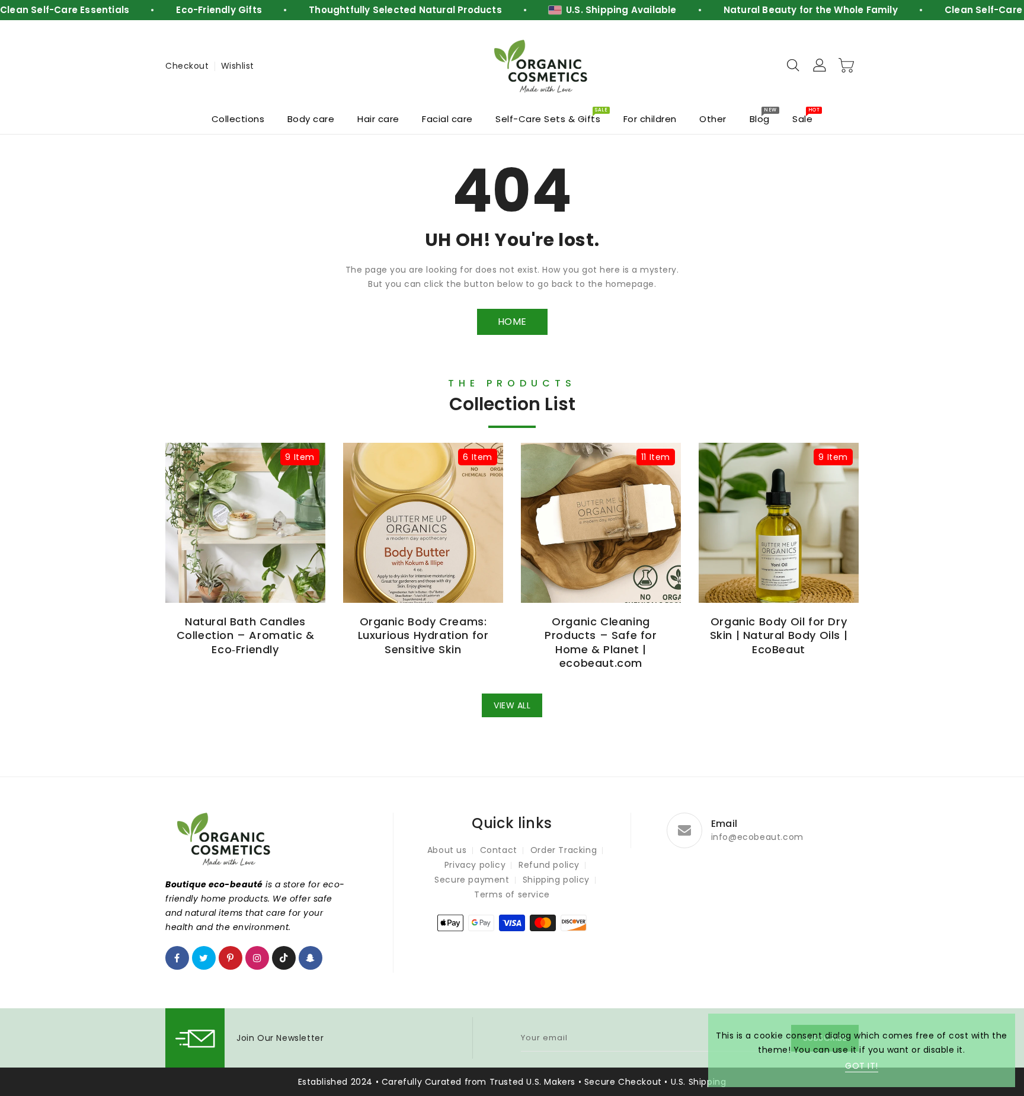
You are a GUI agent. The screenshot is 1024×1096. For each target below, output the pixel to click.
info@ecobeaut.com (757, 837)
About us (447, 850)
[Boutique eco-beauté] (541, 66)
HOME (512, 321)
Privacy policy (474, 865)
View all (512, 705)
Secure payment (471, 880)
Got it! (861, 1066)
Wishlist (237, 66)
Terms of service (512, 894)
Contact (498, 850)
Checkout (187, 66)
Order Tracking (563, 850)
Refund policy (549, 865)
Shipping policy (556, 880)
